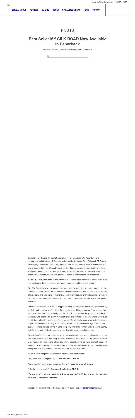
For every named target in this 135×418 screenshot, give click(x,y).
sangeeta (88, 49)
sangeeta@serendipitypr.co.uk (89, 387)
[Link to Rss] (125, 10)
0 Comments (62, 49)
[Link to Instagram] (118, 10)
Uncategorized (75, 49)
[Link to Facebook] (114, 10)
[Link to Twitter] (110, 10)
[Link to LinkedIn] (122, 10)
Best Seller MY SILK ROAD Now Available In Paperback (68, 41)
